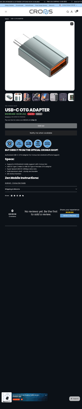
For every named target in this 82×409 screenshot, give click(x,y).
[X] (14, 195)
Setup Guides (9, 5)
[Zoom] (71, 23)
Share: (7, 195)
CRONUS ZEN (17, 396)
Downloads (19, 5)
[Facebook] (11, 195)
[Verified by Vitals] (22, 399)
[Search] (68, 11)
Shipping (7, 117)
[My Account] (72, 11)
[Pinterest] (17, 195)
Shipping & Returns (12, 189)
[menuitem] (10, 5)
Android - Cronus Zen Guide (15, 183)
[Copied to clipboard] (23, 195)
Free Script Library (41, 5)
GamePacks (29, 5)
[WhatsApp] (20, 195)
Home (7, 18)
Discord (51, 5)
